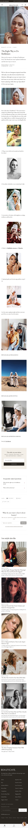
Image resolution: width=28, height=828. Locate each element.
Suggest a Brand (4, 799)
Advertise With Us (4, 785)
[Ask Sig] (24, 824)
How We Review (18, 785)
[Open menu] (2, 5)
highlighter (9, 248)
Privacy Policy (3, 788)
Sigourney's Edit (18, 779)
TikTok (6, 817)
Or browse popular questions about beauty (14, 526)
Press (2, 782)
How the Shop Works (5, 794)
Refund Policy (4, 797)
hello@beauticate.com (5, 814)
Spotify (25, 817)
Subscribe (14, 464)
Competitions (3, 791)
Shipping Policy (18, 794)
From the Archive (18, 782)
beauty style (6, 47)
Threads (18, 817)
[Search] (22, 5)
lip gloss (21, 248)
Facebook (22, 817)
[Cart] (25, 5)
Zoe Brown (8, 441)
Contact (16, 799)
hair (15, 47)
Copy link (6, 501)
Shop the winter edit (18, 1)
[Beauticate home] (14, 5)
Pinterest (11, 498)
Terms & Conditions (19, 788)
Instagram (3, 817)
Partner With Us (18, 797)
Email (19, 498)
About (2, 779)
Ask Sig (23, 523)
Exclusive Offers (18, 791)
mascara (15, 248)
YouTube (14, 817)
